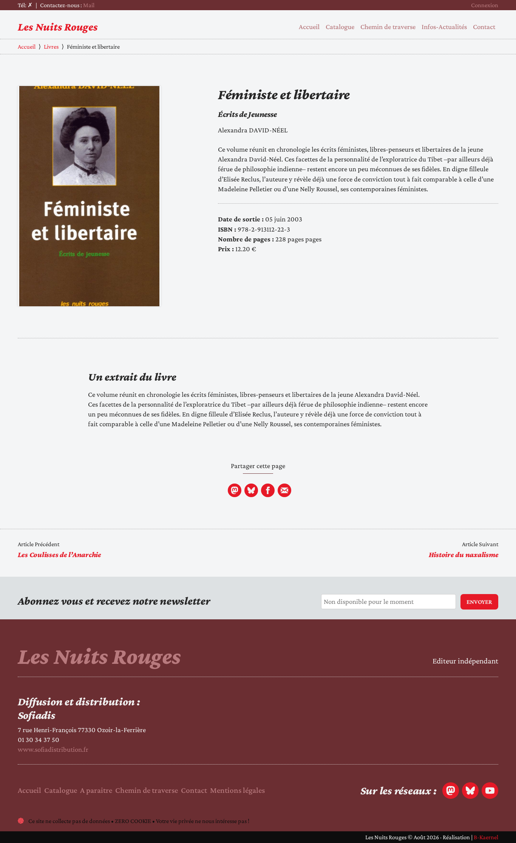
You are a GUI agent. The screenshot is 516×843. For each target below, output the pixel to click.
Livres (51, 46)
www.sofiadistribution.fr (53, 749)
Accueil (309, 27)
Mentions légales (237, 790)
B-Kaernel (486, 837)
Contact (484, 27)
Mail (88, 5)
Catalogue (340, 27)
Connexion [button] (484, 5)
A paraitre (96, 790)
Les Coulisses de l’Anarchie (59, 554)
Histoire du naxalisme (464, 554)
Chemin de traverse (388, 27)
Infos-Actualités (444, 27)
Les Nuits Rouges (58, 26)
